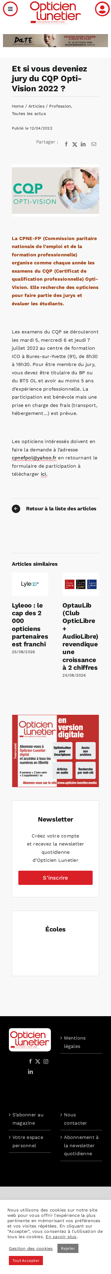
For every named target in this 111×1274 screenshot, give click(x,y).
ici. (44, 474)
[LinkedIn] (83, 144)
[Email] (94, 144)
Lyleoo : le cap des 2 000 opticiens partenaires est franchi (30, 625)
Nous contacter (75, 1119)
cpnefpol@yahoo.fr (34, 458)
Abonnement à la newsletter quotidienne (81, 1145)
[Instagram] (45, 1061)
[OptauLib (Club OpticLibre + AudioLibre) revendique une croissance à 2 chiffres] (80, 575)
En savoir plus (61, 1236)
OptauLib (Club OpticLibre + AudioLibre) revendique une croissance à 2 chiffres (80, 636)
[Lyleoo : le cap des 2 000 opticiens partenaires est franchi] (30, 575)
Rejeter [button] (68, 1248)
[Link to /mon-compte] (102, 8)
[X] (75, 144)
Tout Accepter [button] (25, 1260)
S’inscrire (55, 878)
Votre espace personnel (27, 1141)
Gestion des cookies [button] (31, 1248)
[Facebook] (66, 144)
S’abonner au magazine (28, 1119)
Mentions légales (75, 1042)
